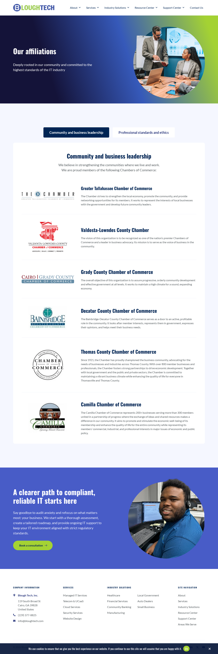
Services (68, 587)
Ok (186, 649)
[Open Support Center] (183, 7)
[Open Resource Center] (156, 7)
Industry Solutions (119, 587)
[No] (209, 649)
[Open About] (79, 7)
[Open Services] (98, 7)
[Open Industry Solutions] (128, 7)
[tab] (76, 132)
